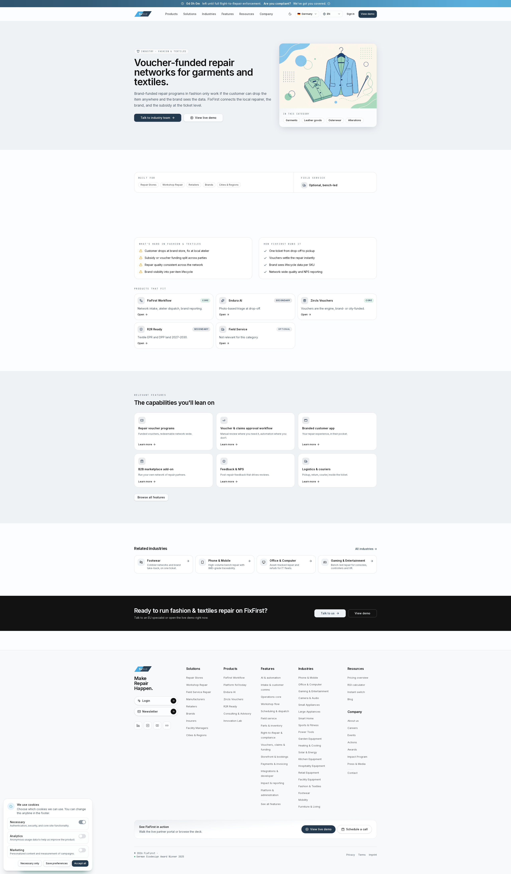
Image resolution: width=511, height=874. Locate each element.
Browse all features (151, 497)
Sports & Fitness (308, 725)
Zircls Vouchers (233, 699)
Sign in (351, 13)
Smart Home (306, 718)
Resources (246, 14)
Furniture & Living (309, 806)
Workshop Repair (172, 184)
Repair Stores (148, 184)
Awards (352, 749)
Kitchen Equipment (310, 759)
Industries (209, 14)
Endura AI (230, 692)
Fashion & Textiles (309, 786)
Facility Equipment (309, 779)
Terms (362, 854)
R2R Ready (230, 706)
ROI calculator (356, 684)
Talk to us (328, 613)
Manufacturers (195, 699)
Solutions (189, 14)
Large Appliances (309, 711)
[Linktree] (167, 725)
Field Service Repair (198, 692)
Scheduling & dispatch (275, 711)
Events (352, 735)
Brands (209, 184)
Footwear (304, 793)
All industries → (366, 548)
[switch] (82, 822)
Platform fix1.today (235, 684)
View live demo (205, 117)
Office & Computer (310, 684)
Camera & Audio (308, 698)
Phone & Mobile (308, 677)
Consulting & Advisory (237, 713)
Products (171, 14)
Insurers (191, 720)
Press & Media (356, 763)
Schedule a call (357, 829)
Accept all (80, 863)
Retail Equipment (308, 772)
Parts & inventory (271, 725)
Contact (353, 772)
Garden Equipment (310, 738)
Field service (269, 718)
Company (266, 14)
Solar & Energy (307, 752)
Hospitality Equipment (311, 765)
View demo (367, 13)
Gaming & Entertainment (313, 691)
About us (353, 720)
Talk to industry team (155, 117)
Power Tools (306, 731)
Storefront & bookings (274, 756)
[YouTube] (157, 725)
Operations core (271, 696)
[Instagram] (148, 725)
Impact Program (357, 756)
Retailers (194, 184)
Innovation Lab (233, 720)
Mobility (303, 799)
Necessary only (30, 863)
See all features (271, 804)
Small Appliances (309, 704)
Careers (353, 727)
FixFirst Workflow (234, 677)
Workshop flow (270, 704)
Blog (350, 699)
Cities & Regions (229, 184)
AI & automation (271, 677)
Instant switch (356, 692)
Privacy (350, 854)
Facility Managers (197, 727)
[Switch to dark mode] (290, 14)
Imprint (373, 854)
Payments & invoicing (274, 763)
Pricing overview (358, 677)
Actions (352, 742)
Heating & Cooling (309, 745)
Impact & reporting (272, 783)
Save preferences (57, 863)
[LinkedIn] (138, 725)
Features (228, 14)
